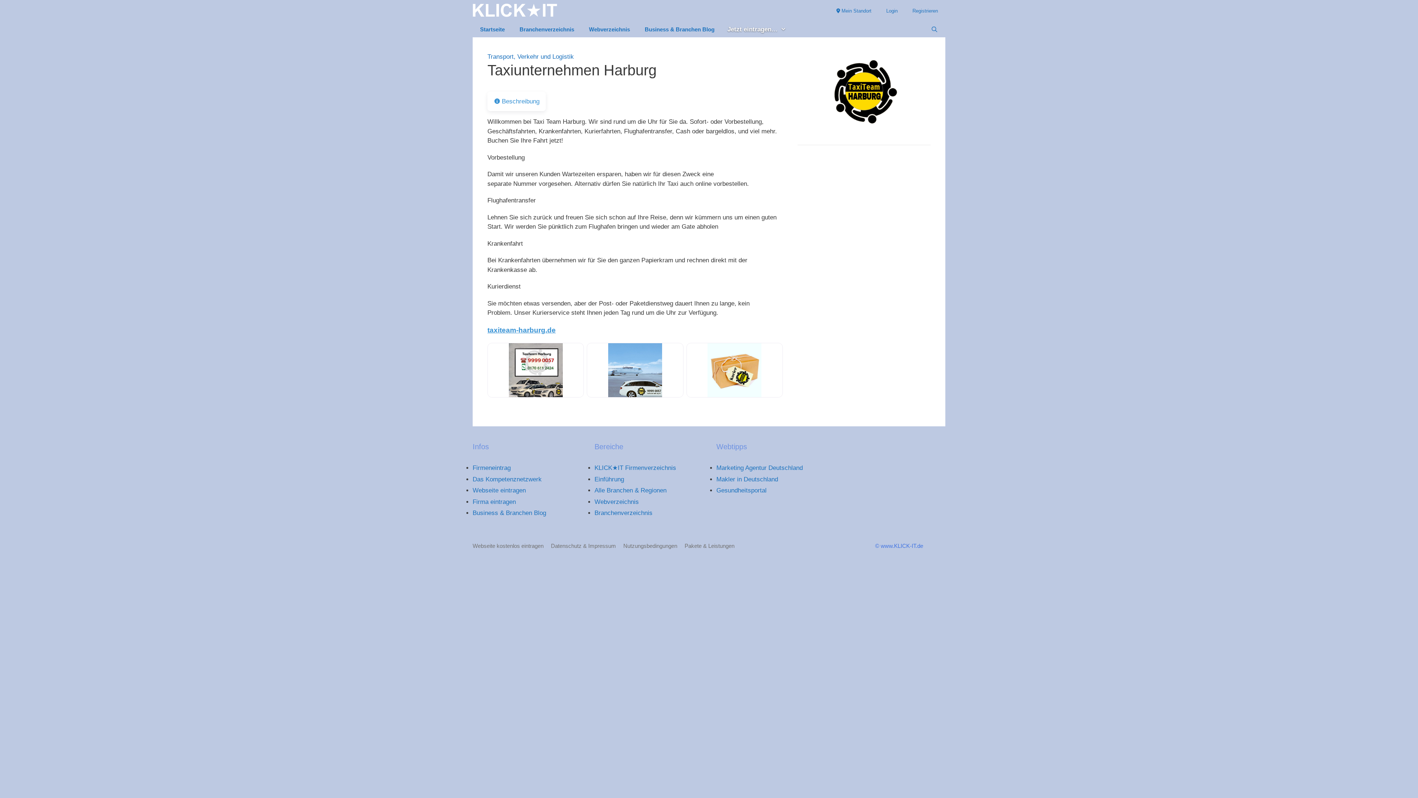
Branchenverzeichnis (547, 29)
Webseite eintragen (499, 490)
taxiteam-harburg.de (521, 330)
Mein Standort (855, 11)
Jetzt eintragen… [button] (752, 29)
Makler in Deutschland (747, 479)
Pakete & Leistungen (709, 546)
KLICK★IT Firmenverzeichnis (635, 467)
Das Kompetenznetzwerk (507, 479)
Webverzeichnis (609, 29)
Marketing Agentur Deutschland (759, 467)
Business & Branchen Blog (680, 29)
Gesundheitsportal (741, 490)
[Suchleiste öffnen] (934, 29)
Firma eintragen (494, 501)
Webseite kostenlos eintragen (508, 546)
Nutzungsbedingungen (650, 546)
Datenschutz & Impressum (583, 546)
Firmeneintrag (492, 467)
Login (892, 11)
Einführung (609, 479)
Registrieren (925, 11)
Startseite (492, 29)
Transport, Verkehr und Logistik (530, 56)
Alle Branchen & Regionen (631, 490)
